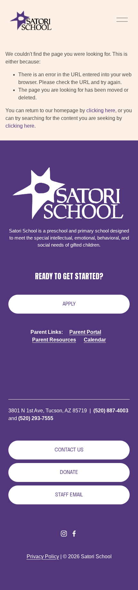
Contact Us (69, 450)
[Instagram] (64, 533)
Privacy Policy (43, 556)
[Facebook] (74, 533)
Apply (69, 304)
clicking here (100, 110)
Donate (69, 472)
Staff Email (69, 495)
